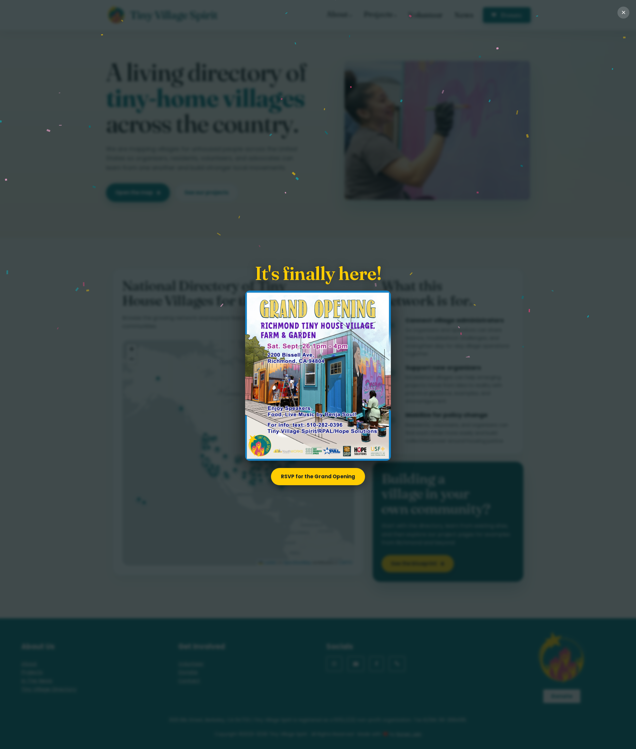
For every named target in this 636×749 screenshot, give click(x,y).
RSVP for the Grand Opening (318, 476)
